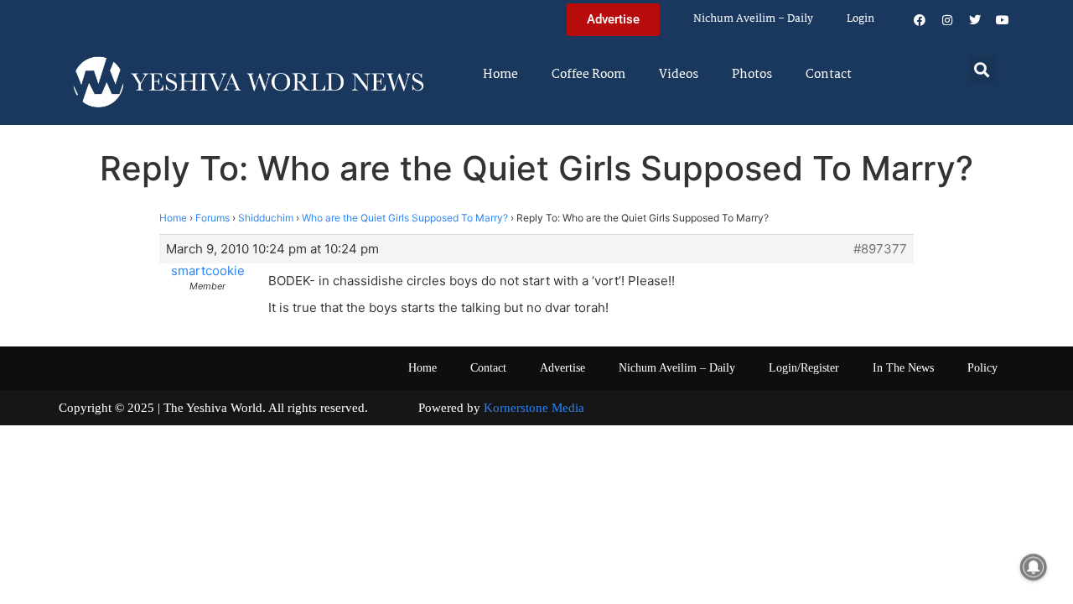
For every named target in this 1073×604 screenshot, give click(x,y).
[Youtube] (1002, 20)
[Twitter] (975, 20)
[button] (982, 69)
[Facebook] (919, 20)
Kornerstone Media (534, 407)
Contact (829, 75)
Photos (752, 75)
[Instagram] (947, 20)
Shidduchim (265, 217)
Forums (212, 217)
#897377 (880, 249)
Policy (982, 368)
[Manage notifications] (1033, 567)
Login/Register (804, 368)
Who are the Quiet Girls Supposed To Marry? (405, 217)
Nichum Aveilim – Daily (753, 19)
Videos (678, 75)
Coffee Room (588, 75)
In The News (903, 368)
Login (860, 19)
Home (500, 75)
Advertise (562, 368)
